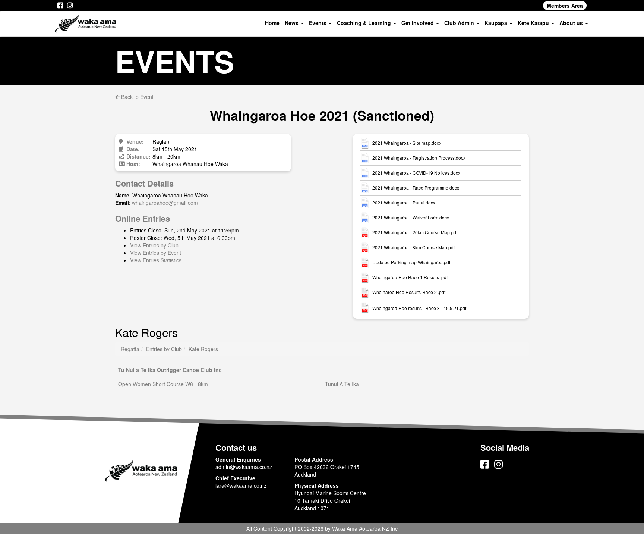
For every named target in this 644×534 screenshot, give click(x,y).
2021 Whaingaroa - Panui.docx (403, 202)
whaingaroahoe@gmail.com (165, 202)
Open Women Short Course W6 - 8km (163, 384)
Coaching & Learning (364, 22)
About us (571, 22)
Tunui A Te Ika (342, 384)
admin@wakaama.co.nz (243, 467)
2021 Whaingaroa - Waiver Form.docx (410, 217)
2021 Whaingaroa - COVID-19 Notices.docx (416, 172)
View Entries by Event (155, 252)
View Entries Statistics (155, 260)
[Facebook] (60, 5)
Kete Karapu (534, 22)
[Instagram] (70, 5)
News (292, 22)
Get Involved (418, 22)
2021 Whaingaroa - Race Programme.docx (415, 187)
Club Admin (460, 22)
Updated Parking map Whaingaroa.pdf (411, 262)
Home (272, 22)
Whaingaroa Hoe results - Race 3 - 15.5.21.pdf (419, 308)
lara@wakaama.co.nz (240, 485)
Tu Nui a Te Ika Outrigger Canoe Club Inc (170, 370)
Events (318, 22)
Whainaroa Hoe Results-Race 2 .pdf (408, 292)
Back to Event (137, 96)
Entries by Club (164, 349)
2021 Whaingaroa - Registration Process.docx (418, 157)
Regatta (130, 349)
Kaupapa (496, 22)
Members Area (565, 5)
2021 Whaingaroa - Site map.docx (406, 143)
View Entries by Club (154, 245)
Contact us (236, 447)
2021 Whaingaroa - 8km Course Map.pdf (413, 247)
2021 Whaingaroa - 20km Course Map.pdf (414, 232)
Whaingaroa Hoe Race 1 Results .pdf (410, 277)
